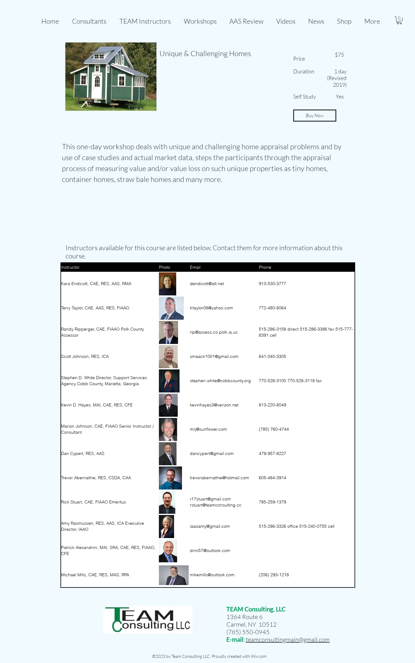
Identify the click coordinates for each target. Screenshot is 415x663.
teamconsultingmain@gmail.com (288, 639)
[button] (246, 18)
